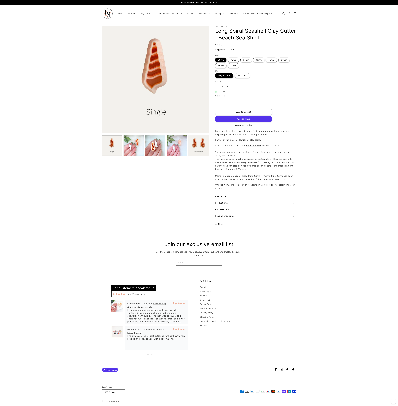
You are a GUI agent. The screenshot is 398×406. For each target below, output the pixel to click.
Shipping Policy (207, 317)
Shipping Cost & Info (225, 49)
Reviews (204, 325)
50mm (284, 60)
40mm (259, 60)
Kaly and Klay (114, 401)
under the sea (253, 145)
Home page (205, 291)
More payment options (244, 125)
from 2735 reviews (136, 294)
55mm (221, 66)
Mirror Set (242, 76)
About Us (204, 296)
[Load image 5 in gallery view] (198, 145)
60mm (233, 66)
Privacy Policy (206, 313)
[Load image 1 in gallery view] (112, 145)
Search (203, 287)
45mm (271, 60)
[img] (119, 294)
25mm (221, 60)
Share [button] (221, 224)
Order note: (220, 96)
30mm (233, 60)
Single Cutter (224, 76)
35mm (246, 60)
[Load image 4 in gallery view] (177, 145)
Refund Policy (206, 304)
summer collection (236, 140)
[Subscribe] (219, 263)
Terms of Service (208, 308)
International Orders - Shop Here (215, 321)
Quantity (218, 81)
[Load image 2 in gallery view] (133, 145)
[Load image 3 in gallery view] (155, 145)
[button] (131, 13)
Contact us (205, 300)
